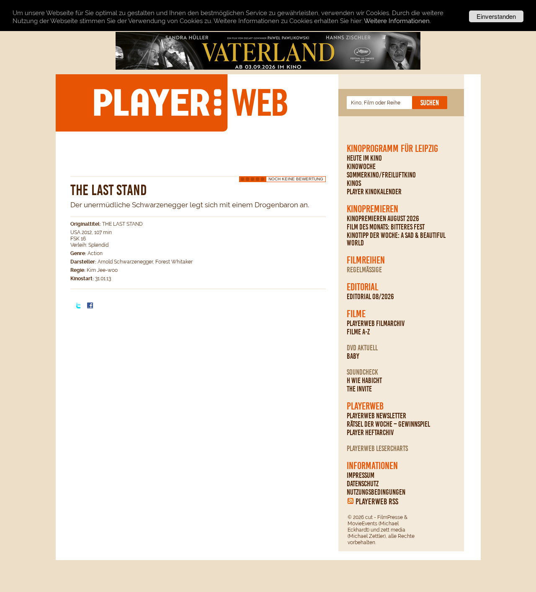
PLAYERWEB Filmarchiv (376, 323)
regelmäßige (364, 270)
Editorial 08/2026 (370, 296)
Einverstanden (496, 16)
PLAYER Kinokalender (374, 192)
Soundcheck (362, 372)
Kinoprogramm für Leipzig (392, 148)
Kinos (354, 183)
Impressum (360, 475)
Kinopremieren (372, 209)
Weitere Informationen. (397, 21)
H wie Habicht (364, 380)
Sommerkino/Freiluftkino (381, 175)
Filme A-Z (358, 332)
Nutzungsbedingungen (376, 492)
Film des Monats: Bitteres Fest (386, 227)
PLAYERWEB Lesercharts (377, 448)
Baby (353, 356)
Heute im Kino (364, 158)
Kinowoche (361, 166)
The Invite (359, 389)
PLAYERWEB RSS (377, 501)
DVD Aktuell (362, 348)
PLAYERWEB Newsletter (376, 416)
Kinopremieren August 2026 (383, 218)
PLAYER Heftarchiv (370, 432)
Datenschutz (363, 484)
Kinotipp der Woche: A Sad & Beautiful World (396, 239)
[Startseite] (190, 102)
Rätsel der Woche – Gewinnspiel (388, 424)
